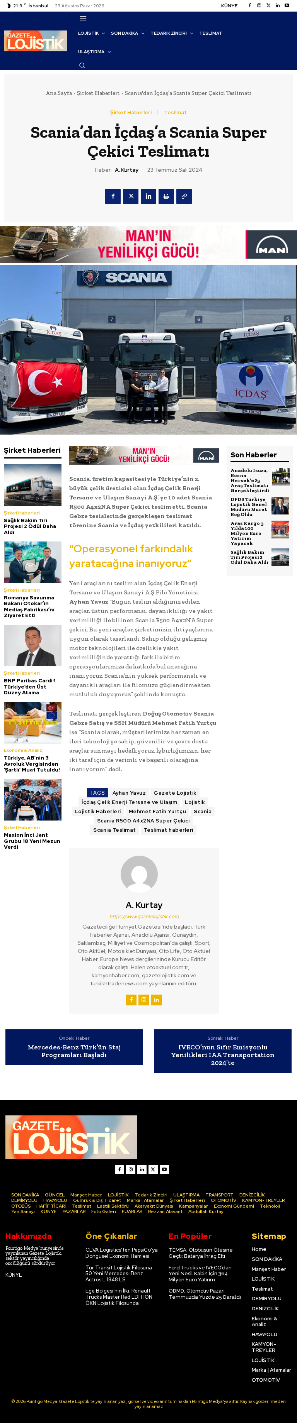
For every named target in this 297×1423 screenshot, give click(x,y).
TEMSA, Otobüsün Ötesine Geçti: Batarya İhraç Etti (201, 1253)
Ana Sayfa (59, 93)
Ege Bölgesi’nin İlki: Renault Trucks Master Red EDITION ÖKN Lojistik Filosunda (118, 1297)
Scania (203, 811)
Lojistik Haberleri (98, 811)
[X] (130, 196)
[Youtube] (287, 5)
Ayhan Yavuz (129, 793)
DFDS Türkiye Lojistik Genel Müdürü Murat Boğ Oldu (248, 506)
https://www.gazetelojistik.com (144, 916)
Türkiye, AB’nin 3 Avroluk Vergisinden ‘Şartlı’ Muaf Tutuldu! (32, 764)
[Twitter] (268, 5)
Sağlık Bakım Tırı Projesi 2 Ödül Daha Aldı (30, 526)
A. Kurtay (126, 170)
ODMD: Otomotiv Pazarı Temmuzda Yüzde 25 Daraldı (205, 1294)
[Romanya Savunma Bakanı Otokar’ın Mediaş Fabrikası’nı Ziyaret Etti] (32, 562)
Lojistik (195, 802)
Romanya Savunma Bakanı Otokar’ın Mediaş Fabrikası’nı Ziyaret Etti (29, 606)
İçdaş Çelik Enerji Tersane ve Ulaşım (129, 802)
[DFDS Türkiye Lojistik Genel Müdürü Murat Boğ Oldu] (280, 505)
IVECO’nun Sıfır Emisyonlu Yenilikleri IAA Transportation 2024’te (223, 1055)
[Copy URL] (184, 196)
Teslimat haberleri (168, 830)
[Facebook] (249, 5)
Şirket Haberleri (98, 93)
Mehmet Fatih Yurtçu (157, 811)
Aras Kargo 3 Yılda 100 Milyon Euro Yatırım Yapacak (247, 533)
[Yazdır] (166, 196)
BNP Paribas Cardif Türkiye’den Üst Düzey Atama (29, 686)
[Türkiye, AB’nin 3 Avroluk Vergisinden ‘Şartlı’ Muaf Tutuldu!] (32, 722)
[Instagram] (259, 5)
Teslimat (175, 112)
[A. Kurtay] (144, 874)
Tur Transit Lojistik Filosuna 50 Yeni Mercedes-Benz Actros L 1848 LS (118, 1273)
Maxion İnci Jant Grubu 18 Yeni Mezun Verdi (32, 841)
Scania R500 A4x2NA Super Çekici (143, 820)
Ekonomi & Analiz (23, 750)
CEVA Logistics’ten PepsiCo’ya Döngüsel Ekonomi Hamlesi (121, 1253)
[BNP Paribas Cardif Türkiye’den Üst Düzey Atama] (32, 645)
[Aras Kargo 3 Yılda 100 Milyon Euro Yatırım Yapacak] (280, 529)
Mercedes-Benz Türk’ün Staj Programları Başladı (74, 1051)
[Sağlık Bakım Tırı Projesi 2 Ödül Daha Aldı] (32, 485)
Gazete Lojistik (175, 793)
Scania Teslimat (114, 830)
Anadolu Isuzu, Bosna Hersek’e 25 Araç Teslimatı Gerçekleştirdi (249, 480)
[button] (82, 65)
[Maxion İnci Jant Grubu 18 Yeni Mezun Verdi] (32, 800)
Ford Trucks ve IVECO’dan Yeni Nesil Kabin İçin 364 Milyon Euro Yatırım (200, 1274)
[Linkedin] (277, 5)
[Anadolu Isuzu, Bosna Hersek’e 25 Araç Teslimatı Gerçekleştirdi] (281, 477)
